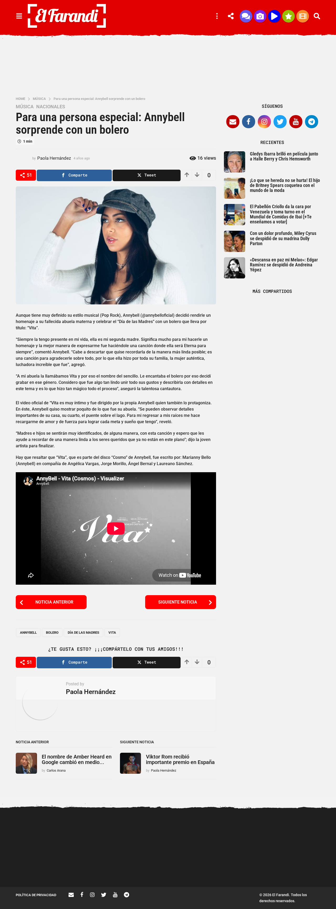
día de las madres (83, 632)
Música (25, 106)
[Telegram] (311, 121)
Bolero (52, 632)
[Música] (274, 16)
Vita (112, 632)
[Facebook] (248, 121)
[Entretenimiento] (302, 16)
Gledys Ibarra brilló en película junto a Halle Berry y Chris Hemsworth (284, 156)
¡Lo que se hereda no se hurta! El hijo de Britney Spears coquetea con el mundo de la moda (285, 185)
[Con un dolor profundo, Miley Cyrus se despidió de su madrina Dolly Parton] (234, 241)
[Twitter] (280, 121)
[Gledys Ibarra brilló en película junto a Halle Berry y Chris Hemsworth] (234, 162)
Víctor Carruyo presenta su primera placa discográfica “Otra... (252, 870)
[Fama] (260, 16)
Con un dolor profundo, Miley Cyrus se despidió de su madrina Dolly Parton (283, 238)
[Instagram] (264, 121)
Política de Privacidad (36, 895)
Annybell (28, 632)
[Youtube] (295, 121)
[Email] (232, 121)
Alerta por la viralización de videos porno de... (94, 868)
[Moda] (288, 16)
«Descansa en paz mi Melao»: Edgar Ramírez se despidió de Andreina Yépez (284, 265)
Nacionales (50, 106)
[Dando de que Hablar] (246, 16)
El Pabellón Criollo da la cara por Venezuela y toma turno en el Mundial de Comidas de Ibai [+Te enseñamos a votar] (281, 214)
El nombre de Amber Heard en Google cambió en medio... (77, 759)
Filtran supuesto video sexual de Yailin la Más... (147, 868)
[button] (19, 16)
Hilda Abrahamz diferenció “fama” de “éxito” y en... (199, 868)
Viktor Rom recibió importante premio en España (180, 759)
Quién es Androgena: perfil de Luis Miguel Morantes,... (304, 868)
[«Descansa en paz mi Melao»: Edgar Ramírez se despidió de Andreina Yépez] (234, 267)
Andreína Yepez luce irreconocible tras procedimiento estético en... (42, 870)
